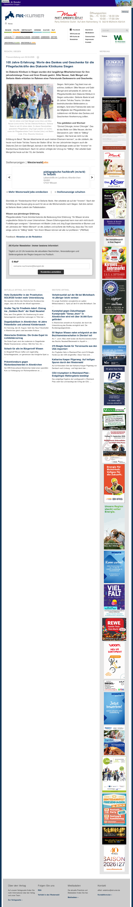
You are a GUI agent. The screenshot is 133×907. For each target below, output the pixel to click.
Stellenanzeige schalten (71, 191)
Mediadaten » (73, 897)
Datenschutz (90, 36)
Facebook (76, 30)
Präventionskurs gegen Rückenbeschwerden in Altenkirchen (23, 363)
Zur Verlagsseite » (15, 900)
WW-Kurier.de (75, 33)
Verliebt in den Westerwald (48, 894)
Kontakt (88, 42)
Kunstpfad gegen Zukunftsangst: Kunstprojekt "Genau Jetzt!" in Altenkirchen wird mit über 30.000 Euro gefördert (72, 315)
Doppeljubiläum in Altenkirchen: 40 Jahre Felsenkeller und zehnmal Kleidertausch (25, 323)
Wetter (54, 37)
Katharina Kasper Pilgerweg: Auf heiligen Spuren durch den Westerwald (73, 361)
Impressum (89, 39)
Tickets (104, 36)
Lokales (8, 37)
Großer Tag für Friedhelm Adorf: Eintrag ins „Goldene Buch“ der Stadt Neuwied (25, 310)
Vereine (37, 30)
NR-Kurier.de (74, 36)
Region (8, 30)
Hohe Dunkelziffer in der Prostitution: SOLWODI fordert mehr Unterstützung (24, 296)
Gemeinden (45, 37)
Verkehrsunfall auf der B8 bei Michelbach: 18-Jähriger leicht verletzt (73, 296)
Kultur (46, 30)
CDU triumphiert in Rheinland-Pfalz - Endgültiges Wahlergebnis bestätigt (71, 374)
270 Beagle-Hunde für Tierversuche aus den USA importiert (74, 347)
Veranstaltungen (23, 37)
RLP (53, 30)
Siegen (17, 51)
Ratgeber (35, 37)
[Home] (6, 23)
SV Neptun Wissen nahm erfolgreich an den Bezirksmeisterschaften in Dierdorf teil (74, 334)
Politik (16, 30)
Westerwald (12, 43)
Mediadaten (89, 32)
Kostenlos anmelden (51, 272)
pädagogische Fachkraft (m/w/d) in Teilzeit (64, 173)
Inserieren (89, 30)
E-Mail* (15, 262)
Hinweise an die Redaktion (29, 236)
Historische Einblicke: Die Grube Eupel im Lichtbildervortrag (26, 336)
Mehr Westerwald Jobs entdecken (28, 191)
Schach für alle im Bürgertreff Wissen (23, 348)
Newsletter (74, 39)
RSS (39, 890)
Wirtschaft (26, 30)
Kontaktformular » (105, 894)
